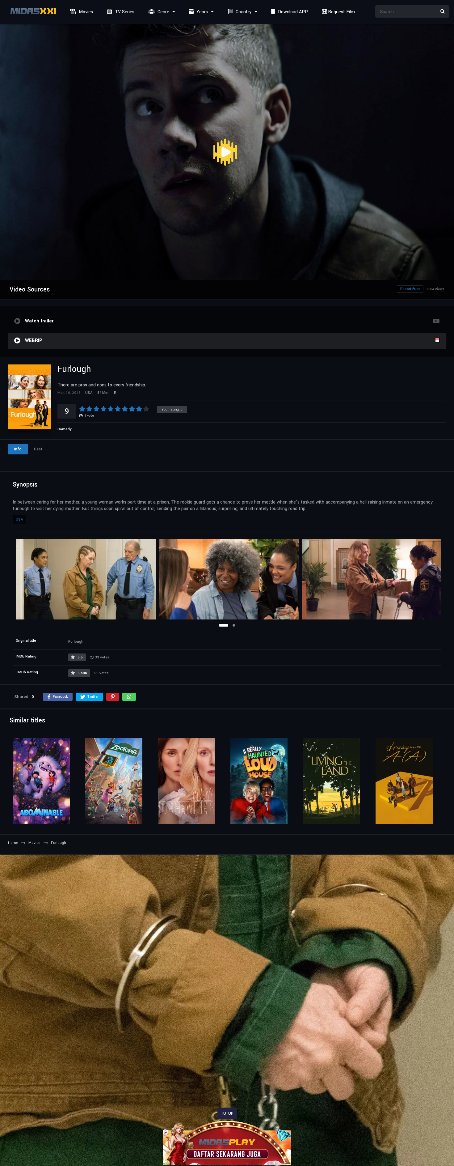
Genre (162, 12)
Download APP (292, 12)
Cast (38, 449)
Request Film (341, 12)
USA (19, 519)
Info (18, 449)
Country (242, 12)
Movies (85, 12)
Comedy (64, 429)
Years (201, 12)
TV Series (124, 12)
